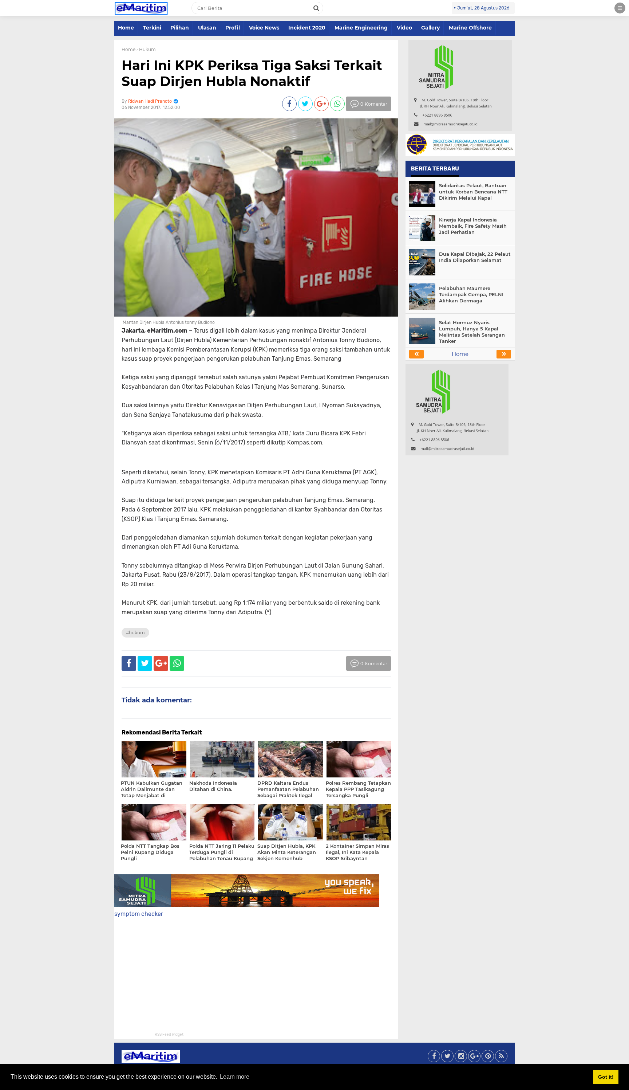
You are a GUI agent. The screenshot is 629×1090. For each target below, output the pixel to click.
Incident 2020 (306, 27)
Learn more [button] (234, 1077)
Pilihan (179, 27)
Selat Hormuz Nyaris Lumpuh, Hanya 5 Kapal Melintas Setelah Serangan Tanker (472, 331)
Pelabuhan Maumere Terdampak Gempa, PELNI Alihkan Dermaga (471, 294)
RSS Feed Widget (169, 1034)
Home (126, 27)
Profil (232, 27)
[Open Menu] (619, 8)
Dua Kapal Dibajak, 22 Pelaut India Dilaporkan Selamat (475, 257)
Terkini (152, 27)
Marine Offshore (470, 27)
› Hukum (146, 49)
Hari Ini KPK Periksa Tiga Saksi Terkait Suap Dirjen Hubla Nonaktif (252, 73)
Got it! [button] (606, 1077)
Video (404, 27)
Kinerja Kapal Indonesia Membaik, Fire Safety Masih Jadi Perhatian (473, 226)
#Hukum (135, 632)
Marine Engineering (361, 27)
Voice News (264, 27)
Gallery (430, 27)
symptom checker (138, 913)
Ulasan (207, 27)
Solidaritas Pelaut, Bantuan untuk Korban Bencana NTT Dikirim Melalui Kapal (473, 192)
